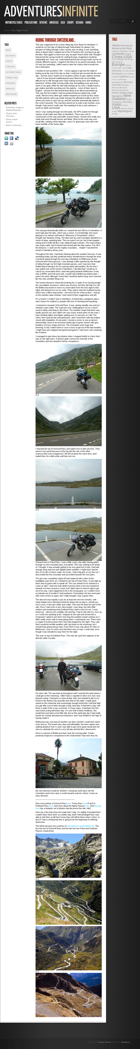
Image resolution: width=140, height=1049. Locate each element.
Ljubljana (123, 76)
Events (128, 65)
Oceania (79, 22)
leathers (131, 74)
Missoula (115, 88)
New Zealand (121, 97)
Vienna (130, 109)
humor (125, 74)
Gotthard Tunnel (13, 72)
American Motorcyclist (122, 47)
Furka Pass (10, 67)
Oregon (129, 99)
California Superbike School (123, 51)
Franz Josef (122, 68)
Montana (123, 87)
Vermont (124, 109)
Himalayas (117, 73)
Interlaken (10, 83)
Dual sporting (117, 62)
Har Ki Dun (130, 71)
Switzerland (11, 94)
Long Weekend (121, 79)
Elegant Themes (104, 1042)
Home (6, 30)
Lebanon (115, 77)
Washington (125, 111)
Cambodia (118, 53)
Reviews (43, 22)
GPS (123, 71)
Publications (31, 22)
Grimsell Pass (12, 78)
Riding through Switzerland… (56, 40)
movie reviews (120, 92)
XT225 (115, 114)
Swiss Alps (10, 89)
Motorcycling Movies (120, 90)
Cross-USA (122, 56)
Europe (70, 22)
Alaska (116, 45)
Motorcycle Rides (13, 22)
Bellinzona (10, 56)
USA (116, 108)
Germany (116, 70)
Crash (128, 54)
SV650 (116, 104)
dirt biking (129, 59)
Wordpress (126, 1042)
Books (88, 22)
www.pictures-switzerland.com (80, 826)
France (114, 68)
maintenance (117, 82)
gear (129, 68)
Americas (54, 22)
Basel (8, 50)
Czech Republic (118, 59)
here (69, 803)
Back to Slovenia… (14, 125)
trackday (125, 105)
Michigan (125, 85)
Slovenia (127, 102)
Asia (63, 22)
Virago (114, 111)
